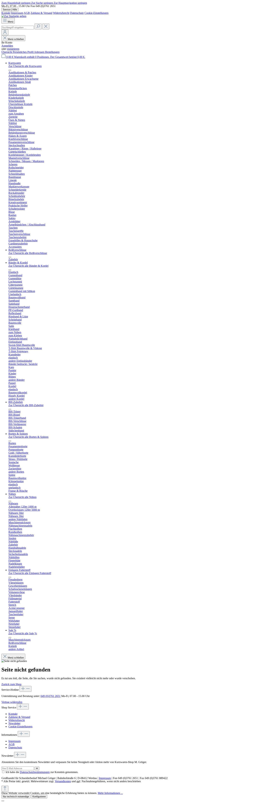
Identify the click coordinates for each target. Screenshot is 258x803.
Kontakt (5, 12)
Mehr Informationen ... (110, 793)
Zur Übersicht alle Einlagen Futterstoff (29, 573)
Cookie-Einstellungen (96, 12)
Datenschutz (77, 12)
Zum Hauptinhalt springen (16, 2)
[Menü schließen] (9, 70)
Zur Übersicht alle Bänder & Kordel (28, 265)
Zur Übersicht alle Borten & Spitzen (28, 436)
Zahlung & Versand (41, 12)
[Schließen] (2, 800)
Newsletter (14, 723)
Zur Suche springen (42, 2)
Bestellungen (52, 52)
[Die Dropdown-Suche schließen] (45, 26)
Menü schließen (16, 39)
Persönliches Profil (23, 52)
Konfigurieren (39, 796)
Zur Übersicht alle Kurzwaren (25, 66)
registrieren (13, 48)
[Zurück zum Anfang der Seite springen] (4, 789)
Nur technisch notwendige (16, 796)
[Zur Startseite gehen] (13, 16)
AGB (27, 12)
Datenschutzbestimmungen (35, 772)
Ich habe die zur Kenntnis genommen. (42, 772)
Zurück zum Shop (11, 684)
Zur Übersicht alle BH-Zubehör (26, 405)
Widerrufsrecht (61, 12)
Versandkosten (63, 781)
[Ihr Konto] (4, 32)
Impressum (17, 12)
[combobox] (17, 27)
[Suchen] (38, 26)
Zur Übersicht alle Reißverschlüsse (27, 253)
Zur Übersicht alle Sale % (22, 633)
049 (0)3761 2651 (51, 696)
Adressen (39, 52)
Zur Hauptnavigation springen (70, 2)
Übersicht (7, 52)
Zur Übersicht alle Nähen (22, 497)
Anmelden (7, 45)
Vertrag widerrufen (11, 702)
